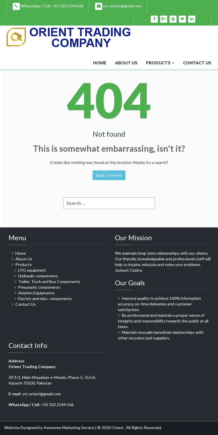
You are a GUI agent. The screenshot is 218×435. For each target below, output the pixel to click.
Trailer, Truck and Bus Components (49, 281)
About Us (126, 62)
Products (158, 62)
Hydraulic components (38, 275)
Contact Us (197, 62)
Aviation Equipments (36, 292)
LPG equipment (32, 270)
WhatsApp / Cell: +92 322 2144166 (51, 5)
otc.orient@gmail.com (121, 5)
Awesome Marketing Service (69, 427)
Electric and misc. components (45, 298)
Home (99, 62)
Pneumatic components (39, 287)
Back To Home (109, 175)
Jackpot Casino (128, 270)
